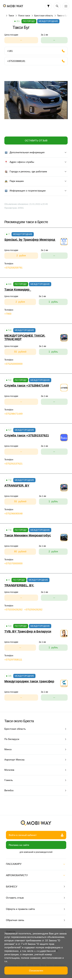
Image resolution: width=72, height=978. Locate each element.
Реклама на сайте (19, 845)
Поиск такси (24, 15)
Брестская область (43, 15)
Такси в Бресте (64, 15)
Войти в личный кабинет (23, 835)
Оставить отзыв (36, 140)
